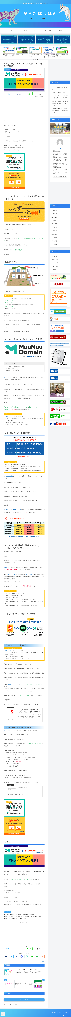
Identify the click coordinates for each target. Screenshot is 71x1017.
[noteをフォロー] (26, 956)
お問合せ (56, 1012)
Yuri (60, 148)
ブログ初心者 (31, 916)
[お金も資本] (61, 39)
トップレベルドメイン (31, 914)
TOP (52, 1012)
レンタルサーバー (8, 918)
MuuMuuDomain (14, 914)
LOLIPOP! (7, 914)
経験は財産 (54, 269)
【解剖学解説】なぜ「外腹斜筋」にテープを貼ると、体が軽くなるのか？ (60, 110)
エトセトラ (54, 256)
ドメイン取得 (17, 916)
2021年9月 (54, 227)
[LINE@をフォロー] (32, 956)
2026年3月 (54, 213)
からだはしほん (22, 914)
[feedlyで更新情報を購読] (37, 956)
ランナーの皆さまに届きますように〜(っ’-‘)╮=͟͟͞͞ (60, 88)
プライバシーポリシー (64, 1012)
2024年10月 (54, 220)
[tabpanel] (8, 52)
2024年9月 (54, 224)
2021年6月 (54, 230)
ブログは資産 (7, 911)
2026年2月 (54, 217)
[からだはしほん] (9, 39)
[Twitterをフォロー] (11, 956)
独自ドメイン (23, 918)
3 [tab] (37, 59)
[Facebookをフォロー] (16, 956)
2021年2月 (54, 244)
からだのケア (55, 259)
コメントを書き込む (24, 999)
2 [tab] (35, 59)
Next (70, 52)
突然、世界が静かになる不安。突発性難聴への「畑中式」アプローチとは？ (60, 103)
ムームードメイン (8, 377)
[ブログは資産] (44, 39)
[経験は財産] (26, 39)
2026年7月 (54, 210)
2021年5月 (54, 234)
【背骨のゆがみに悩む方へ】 (59, 92)
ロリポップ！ (8, 416)
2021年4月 (54, 237)
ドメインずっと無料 (9, 916)
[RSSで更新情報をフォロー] (42, 956)
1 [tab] (33, 59)
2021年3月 (54, 241)
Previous (1, 52)
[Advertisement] (24, 108)
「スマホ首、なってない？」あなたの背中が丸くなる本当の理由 (60, 96)
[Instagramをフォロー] (21, 956)
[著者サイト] (6, 956)
